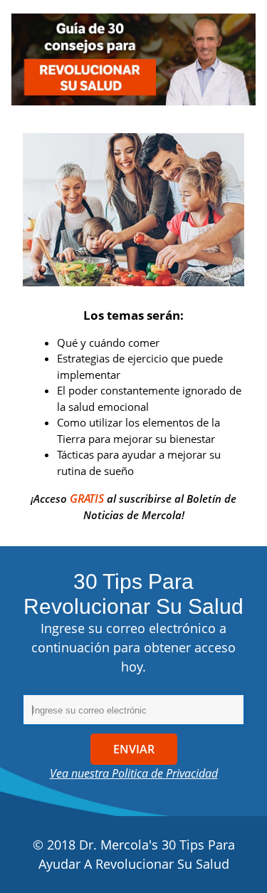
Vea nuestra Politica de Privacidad (134, 773)
